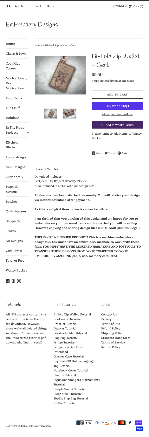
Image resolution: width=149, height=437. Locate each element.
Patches (11, 201)
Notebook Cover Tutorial (71, 370)
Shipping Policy (112, 333)
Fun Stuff (13, 107)
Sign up (51, 6)
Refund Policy (110, 328)
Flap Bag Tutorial (66, 337)
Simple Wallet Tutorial (70, 389)
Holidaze (12, 117)
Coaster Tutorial (65, 328)
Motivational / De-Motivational (16, 83)
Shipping (98, 80)
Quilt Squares (16, 211)
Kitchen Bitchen (12, 144)
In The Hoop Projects (17, 129)
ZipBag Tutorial (64, 403)
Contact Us (109, 314)
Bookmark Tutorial (67, 319)
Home (10, 43)
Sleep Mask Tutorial (68, 393)
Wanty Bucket (16, 270)
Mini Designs (15, 167)
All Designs (14, 240)
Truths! (11, 231)
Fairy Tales (14, 98)
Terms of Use (110, 323)
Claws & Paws (16, 53)
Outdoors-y (14, 176)
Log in (38, 6)
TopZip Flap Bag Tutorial (71, 398)
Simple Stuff (15, 221)
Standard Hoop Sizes (116, 337)
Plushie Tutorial (65, 375)
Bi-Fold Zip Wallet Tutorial (72, 314)
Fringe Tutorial (64, 342)
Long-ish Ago (16, 157)
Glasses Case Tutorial (69, 356)
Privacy (106, 319)
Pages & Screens (12, 189)
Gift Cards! (14, 250)
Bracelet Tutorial (65, 323)
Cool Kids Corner (13, 65)
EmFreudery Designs (32, 25)
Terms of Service (113, 342)
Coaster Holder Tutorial (70, 333)
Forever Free (15, 260)
